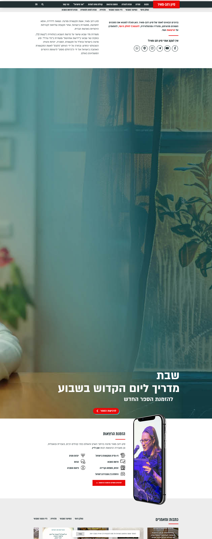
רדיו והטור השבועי (115, 9)
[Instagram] (152, 48)
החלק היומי (144, 9)
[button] (42, 4)
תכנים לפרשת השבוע (69, 9)
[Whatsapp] (137, 48)
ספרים (138, 4)
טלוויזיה (103, 9)
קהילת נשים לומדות (95, 4)
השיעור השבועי (131, 9)
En (36, 4)
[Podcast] (144, 48)
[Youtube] (167, 48)
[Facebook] (175, 48)
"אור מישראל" (78, 4)
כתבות (146, 4)
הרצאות (171, 30)
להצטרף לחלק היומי (129, 26)
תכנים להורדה (127, 4)
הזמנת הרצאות (112, 4)
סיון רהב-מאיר (166, 4)
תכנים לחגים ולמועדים (88, 9)
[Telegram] (160, 48)
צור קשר (66, 4)
